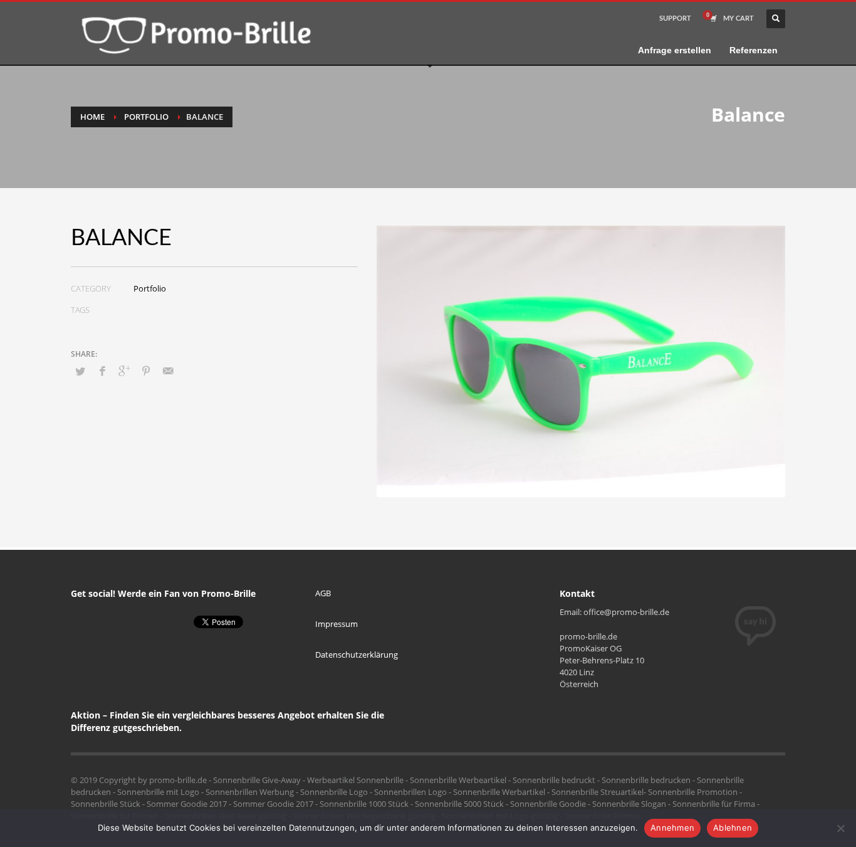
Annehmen (672, 828)
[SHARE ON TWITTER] (80, 371)
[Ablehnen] (840, 828)
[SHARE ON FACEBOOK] (102, 370)
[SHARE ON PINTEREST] (146, 370)
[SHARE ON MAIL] (168, 370)
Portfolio (146, 116)
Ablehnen (732, 828)
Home (92, 116)
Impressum (336, 623)
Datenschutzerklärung (356, 654)
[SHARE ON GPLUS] (124, 370)
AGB (323, 593)
